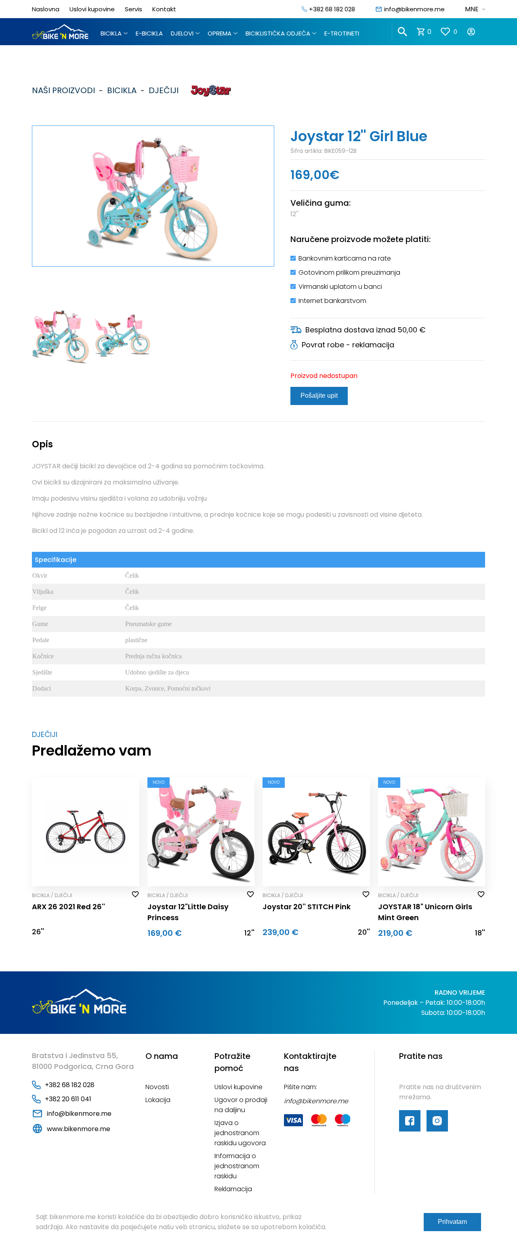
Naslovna (45, 9)
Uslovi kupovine (92, 9)
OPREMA (219, 33)
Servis (133, 9)
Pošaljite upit (319, 395)
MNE (472, 9)
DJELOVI (182, 33)
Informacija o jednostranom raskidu (236, 1166)
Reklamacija (233, 1189)
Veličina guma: (320, 203)
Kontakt (164, 9)
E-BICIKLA (149, 33)
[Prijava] (476, 31)
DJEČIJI (162, 90)
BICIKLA (111, 33)
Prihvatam (452, 1221)
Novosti (157, 1087)
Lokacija (157, 1099)
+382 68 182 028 (332, 9)
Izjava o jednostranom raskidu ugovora (240, 1133)
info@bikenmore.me (414, 9)
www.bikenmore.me (78, 1129)
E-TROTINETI (341, 33)
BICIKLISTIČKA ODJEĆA (278, 33)
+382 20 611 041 (68, 1099)
